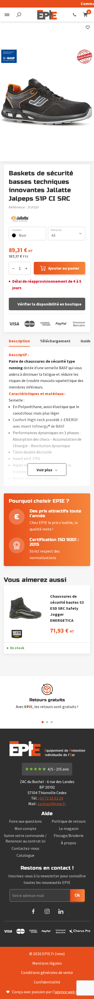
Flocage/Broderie (68, 835)
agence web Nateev (71, 991)
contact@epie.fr (52, 803)
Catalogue (25, 855)
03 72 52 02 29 (74, 15)
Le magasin (68, 828)
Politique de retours (69, 821)
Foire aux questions (25, 821)
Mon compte (25, 828)
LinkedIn (61, 911)
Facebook (33, 911)
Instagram (47, 911)
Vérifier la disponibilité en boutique (49, 303)
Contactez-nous (25, 848)
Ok (77, 895)
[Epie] (47, 15)
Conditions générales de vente (47, 972)
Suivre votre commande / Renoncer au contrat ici (25, 838)
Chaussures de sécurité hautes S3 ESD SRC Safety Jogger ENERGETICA (67, 608)
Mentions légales (47, 963)
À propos (68, 842)
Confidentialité (47, 981)
